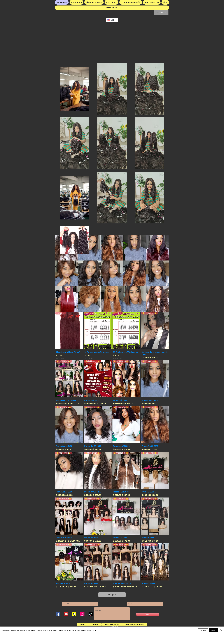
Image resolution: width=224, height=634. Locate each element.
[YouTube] (66, 614)
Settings (203, 630)
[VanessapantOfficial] (82, 614)
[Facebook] (58, 614)
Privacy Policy (92, 630)
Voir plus (112, 594)
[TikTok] (91, 614)
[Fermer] (221, 630)
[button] (112, 7)
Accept (213, 630)
